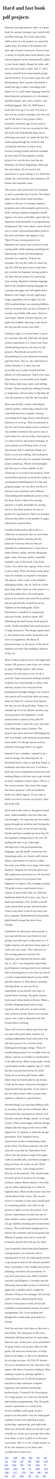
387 (46, 1472)
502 (45, 1458)
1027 (7, 1458)
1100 (37, 1461)
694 (6, 1476)
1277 (15, 1472)
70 (45, 1465)
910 (29, 1465)
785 (23, 1469)
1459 (22, 1476)
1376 (24, 1472)
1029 (7, 1469)
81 (30, 1469)
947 (22, 1461)
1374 (46, 1461)
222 (36, 1476)
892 (30, 1458)
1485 (7, 1472)
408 (39, 1472)
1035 (14, 1465)
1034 (15, 1469)
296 (29, 1461)
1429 (37, 1465)
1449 (37, 1469)
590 (23, 1458)
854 (6, 1465)
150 (38, 1458)
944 (31, 1472)
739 (29, 1476)
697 (22, 1465)
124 (6, 1461)
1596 (15, 1458)
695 (44, 1476)
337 (13, 1476)
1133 (46, 1469)
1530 (14, 1461)
